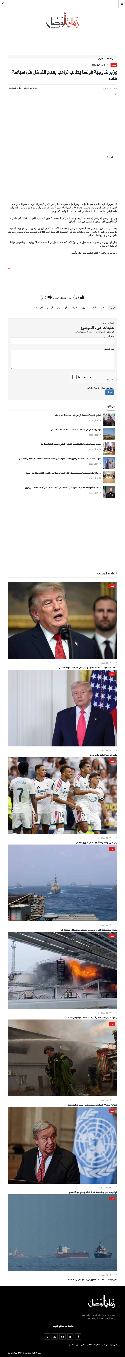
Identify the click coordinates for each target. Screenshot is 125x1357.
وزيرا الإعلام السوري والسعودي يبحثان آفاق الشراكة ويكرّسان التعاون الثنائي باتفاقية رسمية (63, 473)
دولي (100, 58)
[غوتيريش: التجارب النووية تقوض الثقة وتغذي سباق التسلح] (62, 1182)
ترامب (95, 307)
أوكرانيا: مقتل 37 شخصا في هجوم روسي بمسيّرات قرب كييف (92, 1105)
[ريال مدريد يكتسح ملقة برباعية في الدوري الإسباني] (62, 832)
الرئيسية (111, 58)
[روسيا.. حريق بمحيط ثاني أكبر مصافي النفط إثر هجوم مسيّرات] (62, 1007)
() (76, 297)
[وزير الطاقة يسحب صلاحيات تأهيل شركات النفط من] (109, 496)
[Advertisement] (62, 192)
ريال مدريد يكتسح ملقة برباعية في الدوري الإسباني (96, 842)
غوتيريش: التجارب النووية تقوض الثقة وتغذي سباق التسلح (93, 1192)
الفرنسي (74, 307)
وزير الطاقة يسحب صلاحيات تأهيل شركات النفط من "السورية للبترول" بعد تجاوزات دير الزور (63, 487)
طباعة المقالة (13, 88)
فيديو (83, 1344)
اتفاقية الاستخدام (94, 1344)
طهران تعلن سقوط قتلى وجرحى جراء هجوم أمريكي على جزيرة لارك (89, 930)
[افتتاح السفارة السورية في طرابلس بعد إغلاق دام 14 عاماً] (109, 424)
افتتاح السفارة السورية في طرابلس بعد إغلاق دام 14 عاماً (78, 415)
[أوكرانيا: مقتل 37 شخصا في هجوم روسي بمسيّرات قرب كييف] (62, 1095)
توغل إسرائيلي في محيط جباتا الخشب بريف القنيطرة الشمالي (76, 430)
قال (102, 307)
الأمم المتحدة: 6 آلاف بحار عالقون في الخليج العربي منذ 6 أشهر (92, 1280)
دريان (59, 307)
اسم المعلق (109, 336)
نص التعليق (109, 348)
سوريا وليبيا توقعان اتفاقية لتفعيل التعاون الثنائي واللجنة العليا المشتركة (71, 444)
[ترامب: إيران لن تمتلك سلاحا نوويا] (62, 745)
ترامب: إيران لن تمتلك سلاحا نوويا (103, 755)
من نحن (105, 1344)
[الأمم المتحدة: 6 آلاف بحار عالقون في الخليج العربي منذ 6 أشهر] (62, 1270)
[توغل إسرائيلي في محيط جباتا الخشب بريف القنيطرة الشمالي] (109, 439)
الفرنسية (39, 307)
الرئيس (50, 307)
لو (66, 307)
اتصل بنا (71, 1344)
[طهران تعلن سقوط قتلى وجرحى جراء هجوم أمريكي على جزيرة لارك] (62, 920)
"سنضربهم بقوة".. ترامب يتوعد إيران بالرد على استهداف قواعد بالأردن (88, 668)
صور (77, 1344)
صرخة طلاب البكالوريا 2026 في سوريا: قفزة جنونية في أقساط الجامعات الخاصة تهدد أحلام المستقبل (60, 458)
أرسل (109, 392)
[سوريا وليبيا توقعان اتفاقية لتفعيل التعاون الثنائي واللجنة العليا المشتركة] (109, 453)
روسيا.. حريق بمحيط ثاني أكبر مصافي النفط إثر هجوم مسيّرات (91, 1017)
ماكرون (85, 307)
